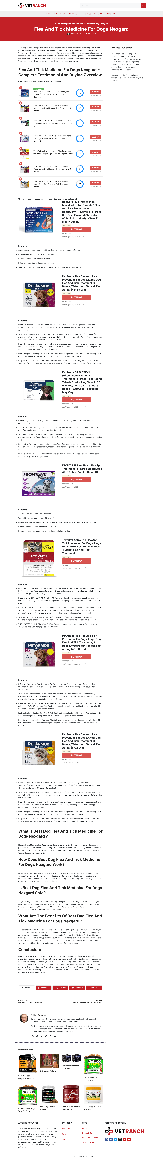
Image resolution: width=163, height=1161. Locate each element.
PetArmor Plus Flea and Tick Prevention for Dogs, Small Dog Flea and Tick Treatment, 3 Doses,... (52, 184)
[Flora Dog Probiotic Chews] (49, 1094)
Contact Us (87, 1133)
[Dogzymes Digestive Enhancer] (93, 1094)
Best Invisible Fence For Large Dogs (88, 1002)
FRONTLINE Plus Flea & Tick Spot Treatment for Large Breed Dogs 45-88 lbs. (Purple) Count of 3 (52, 138)
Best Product (67, 1128)
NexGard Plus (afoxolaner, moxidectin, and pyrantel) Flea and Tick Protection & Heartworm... (51, 94)
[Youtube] (124, 1139)
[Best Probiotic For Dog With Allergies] (27, 1063)
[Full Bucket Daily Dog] (49, 1061)
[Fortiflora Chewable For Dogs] (71, 1058)
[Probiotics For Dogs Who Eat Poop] (27, 1095)
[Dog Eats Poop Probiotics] (93, 1064)
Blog (63, 1139)
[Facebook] (106, 1139)
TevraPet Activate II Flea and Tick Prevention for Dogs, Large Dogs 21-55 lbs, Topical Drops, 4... (53, 153)
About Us (86, 1128)
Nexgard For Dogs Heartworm (31, 1002)
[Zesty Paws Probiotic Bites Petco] (71, 1094)
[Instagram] (120, 1139)
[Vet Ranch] (32, 5)
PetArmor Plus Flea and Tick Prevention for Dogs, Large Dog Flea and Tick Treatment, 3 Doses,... (52, 169)
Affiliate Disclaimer (90, 1137)
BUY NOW (76, 229)
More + (95, 988)
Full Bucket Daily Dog (49, 1071)
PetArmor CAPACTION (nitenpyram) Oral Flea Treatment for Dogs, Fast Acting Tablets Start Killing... (52, 123)
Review (65, 1134)
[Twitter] (115, 1139)
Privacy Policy (88, 1142)
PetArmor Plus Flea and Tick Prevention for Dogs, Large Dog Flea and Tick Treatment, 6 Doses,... (52, 108)
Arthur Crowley (38, 1015)
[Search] (143, 5)
